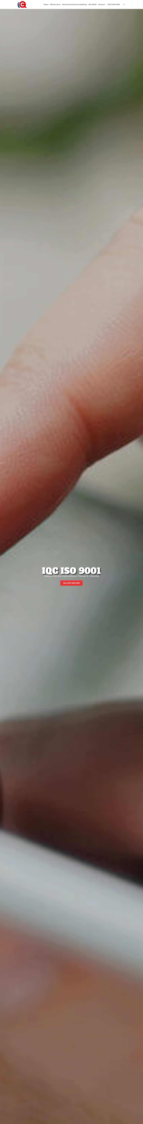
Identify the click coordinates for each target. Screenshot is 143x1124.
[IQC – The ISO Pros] (22, 4)
